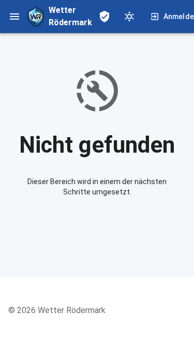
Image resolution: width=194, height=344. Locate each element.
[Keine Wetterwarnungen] (104, 16)
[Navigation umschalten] (14, 16)
